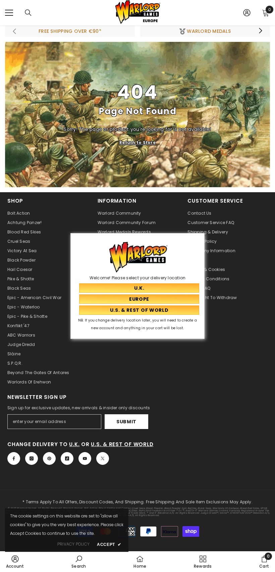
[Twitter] (102, 458)
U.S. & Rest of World (122, 444)
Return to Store (137, 142)
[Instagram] (31, 458)
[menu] (9, 13)
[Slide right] (260, 31)
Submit (126, 421)
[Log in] (246, 12)
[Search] (28, 13)
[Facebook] (13, 458)
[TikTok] (67, 458)
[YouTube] (84, 458)
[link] (15, 562)
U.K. (74, 444)
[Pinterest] (49, 458)
